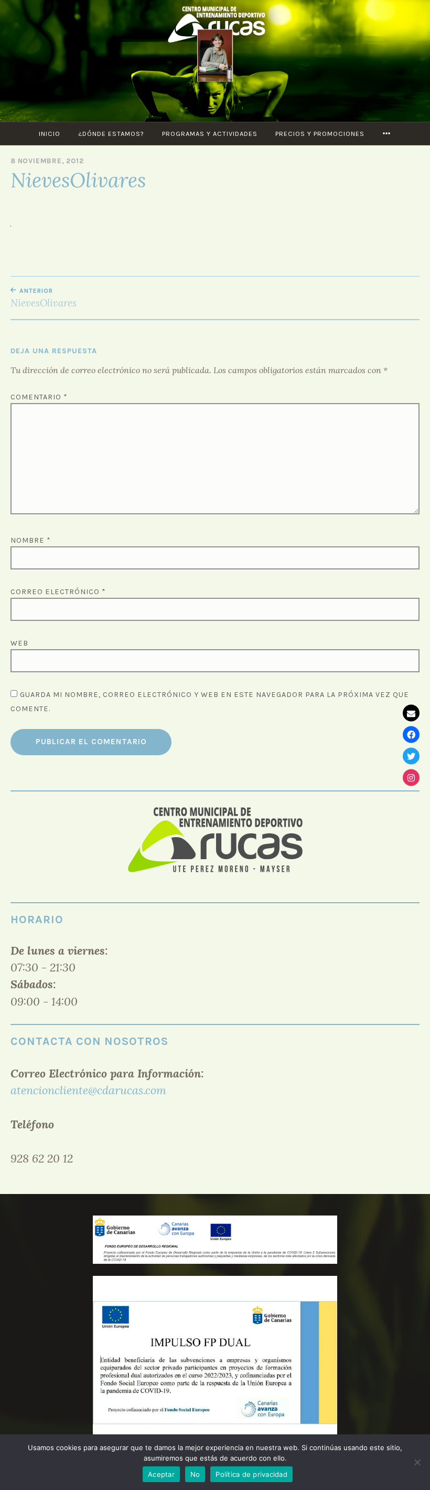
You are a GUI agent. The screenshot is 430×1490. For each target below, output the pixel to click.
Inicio (49, 134)
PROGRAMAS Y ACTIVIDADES (209, 134)
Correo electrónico (58, 591)
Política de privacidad (251, 1474)
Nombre (30, 540)
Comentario (39, 397)
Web (19, 643)
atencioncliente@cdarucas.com (88, 1090)
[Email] (411, 712)
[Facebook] (411, 734)
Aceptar (161, 1474)
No (195, 1474)
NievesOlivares (43, 298)
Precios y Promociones (319, 134)
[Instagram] (411, 777)
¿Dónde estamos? (111, 134)
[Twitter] (411, 755)
